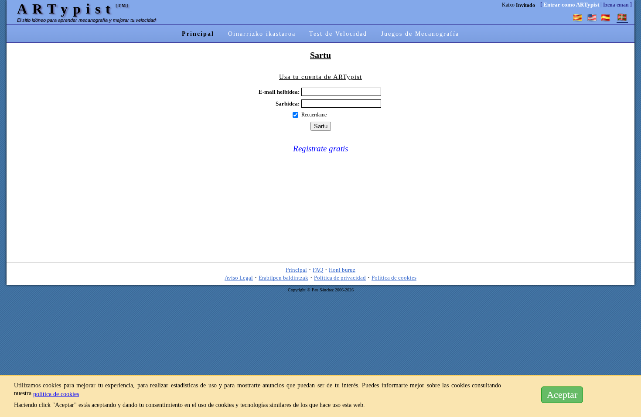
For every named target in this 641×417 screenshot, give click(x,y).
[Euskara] (622, 17)
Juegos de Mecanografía (420, 33)
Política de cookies (394, 277)
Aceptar (562, 395)
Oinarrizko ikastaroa (262, 33)
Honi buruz (342, 270)
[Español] (606, 17)
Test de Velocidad (338, 33)
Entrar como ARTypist (571, 4)
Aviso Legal (239, 277)
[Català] (578, 17)
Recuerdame (314, 115)
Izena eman (616, 5)
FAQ (318, 270)
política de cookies (56, 393)
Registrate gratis (320, 148)
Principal (198, 33)
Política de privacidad (340, 277)
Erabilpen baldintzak (283, 277)
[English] (592, 17)
